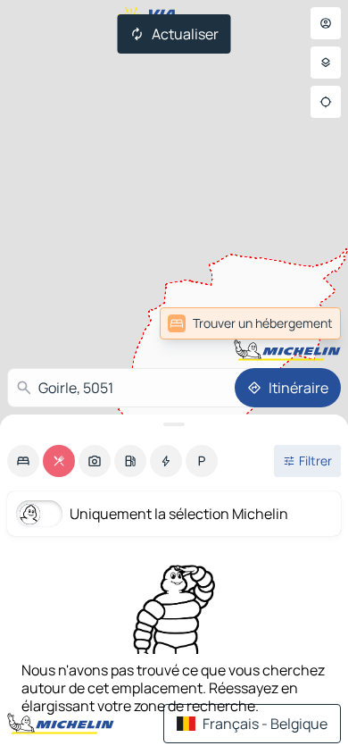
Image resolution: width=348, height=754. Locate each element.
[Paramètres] (326, 62)
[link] (250, 323)
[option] (23, 461)
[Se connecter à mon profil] (326, 23)
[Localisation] (326, 102)
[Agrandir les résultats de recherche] (174, 424)
